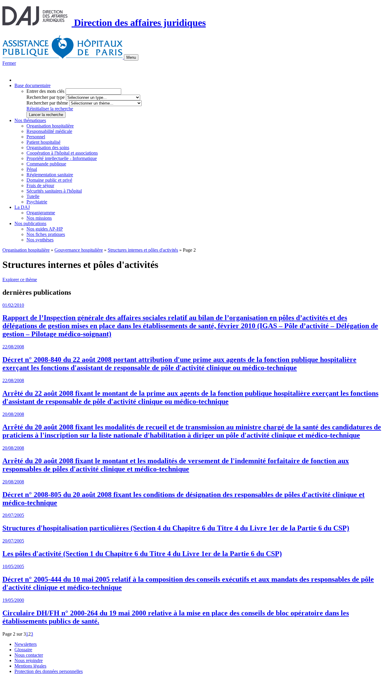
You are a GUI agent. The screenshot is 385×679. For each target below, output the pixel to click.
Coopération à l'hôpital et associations (62, 153)
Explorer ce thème (19, 279)
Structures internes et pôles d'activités (143, 250)
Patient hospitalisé (43, 142)
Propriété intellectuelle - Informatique (61, 158)
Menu (131, 57)
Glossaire (23, 649)
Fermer (9, 63)
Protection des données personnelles (48, 671)
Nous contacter (28, 655)
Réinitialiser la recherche (49, 108)
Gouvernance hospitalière (78, 250)
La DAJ (22, 207)
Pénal (31, 169)
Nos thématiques (30, 120)
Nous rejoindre (28, 660)
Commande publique (46, 163)
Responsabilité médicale (49, 131)
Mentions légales (30, 665)
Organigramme (40, 212)
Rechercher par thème (47, 102)
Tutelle (32, 196)
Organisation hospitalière (50, 125)
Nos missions (39, 218)
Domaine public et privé (49, 180)
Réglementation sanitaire (49, 174)
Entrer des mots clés (45, 91)
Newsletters (25, 644)
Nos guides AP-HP (44, 228)
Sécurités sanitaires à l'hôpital (54, 190)
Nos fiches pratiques (45, 234)
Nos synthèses (40, 239)
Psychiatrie (36, 201)
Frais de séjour (40, 185)
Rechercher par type (45, 97)
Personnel (35, 136)
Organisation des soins (47, 147)
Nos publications (30, 223)
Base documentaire (32, 85)
